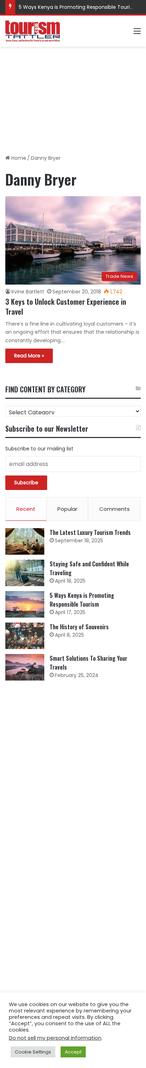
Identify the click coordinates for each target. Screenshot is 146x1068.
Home (18, 158)
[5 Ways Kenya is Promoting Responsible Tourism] (24, 604)
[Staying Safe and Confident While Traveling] (24, 573)
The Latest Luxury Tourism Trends (90, 532)
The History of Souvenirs (79, 627)
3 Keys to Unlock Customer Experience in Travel (65, 306)
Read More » (29, 355)
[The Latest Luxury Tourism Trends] (24, 541)
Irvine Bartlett (27, 291)
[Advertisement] (73, 98)
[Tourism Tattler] (32, 31)
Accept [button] (73, 1052)
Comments (114, 509)
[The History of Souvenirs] (24, 636)
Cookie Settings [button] (33, 1052)
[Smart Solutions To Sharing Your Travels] (24, 667)
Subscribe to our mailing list (39, 448)
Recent (25, 509)
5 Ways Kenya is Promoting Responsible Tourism (78, 7)
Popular (67, 509)
